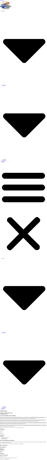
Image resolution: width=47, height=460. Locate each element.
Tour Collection (3, 161)
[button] (23, 210)
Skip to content (1, 0)
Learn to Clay (4, 159)
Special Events (3, 160)
